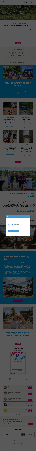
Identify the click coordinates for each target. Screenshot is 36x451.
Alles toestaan (12, 230)
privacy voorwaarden (10, 224)
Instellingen (23, 230)
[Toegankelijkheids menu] (35, 0)
